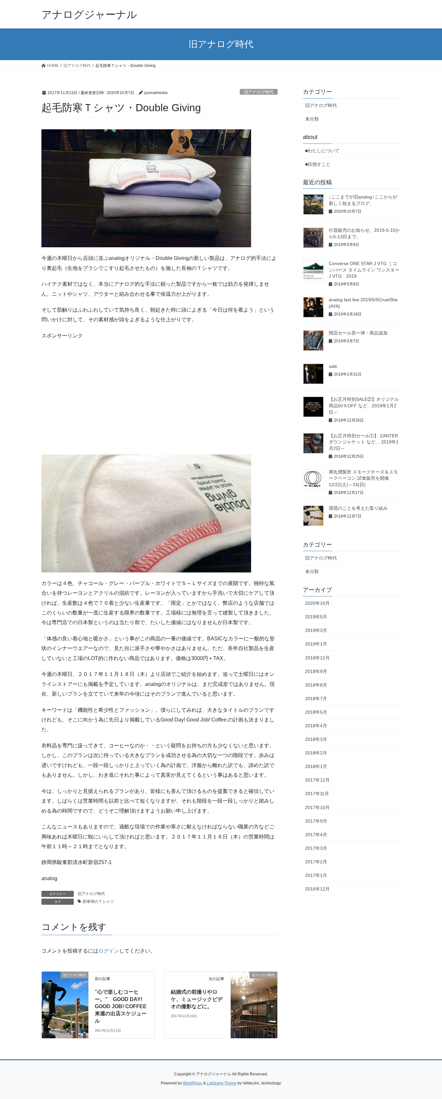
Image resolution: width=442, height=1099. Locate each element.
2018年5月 (316, 712)
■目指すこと (317, 164)
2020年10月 (317, 603)
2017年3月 (316, 848)
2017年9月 (316, 821)
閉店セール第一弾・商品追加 (358, 333)
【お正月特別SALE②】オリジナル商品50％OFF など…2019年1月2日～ (364, 405)
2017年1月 (316, 875)
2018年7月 (316, 698)
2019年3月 (316, 630)
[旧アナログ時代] (65, 984)
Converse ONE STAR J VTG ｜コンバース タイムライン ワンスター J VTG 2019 (364, 270)
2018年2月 (316, 752)
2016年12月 (317, 888)
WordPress (192, 1083)
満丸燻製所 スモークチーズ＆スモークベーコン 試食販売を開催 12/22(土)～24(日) (363, 478)
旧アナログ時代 (258, 92)
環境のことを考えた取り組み (358, 508)
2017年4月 (316, 834)
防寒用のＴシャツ (98, 901)
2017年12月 (317, 780)
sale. (333, 366)
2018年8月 (316, 685)
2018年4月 (316, 725)
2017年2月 (316, 861)
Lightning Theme (222, 1083)
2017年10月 (317, 807)
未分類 (312, 119)
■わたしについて (322, 150)
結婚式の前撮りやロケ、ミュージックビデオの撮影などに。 (197, 999)
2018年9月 (316, 671)
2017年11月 (317, 793)
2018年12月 (317, 657)
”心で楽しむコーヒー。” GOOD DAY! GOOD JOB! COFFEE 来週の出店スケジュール (121, 1006)
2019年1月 (316, 643)
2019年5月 (316, 616)
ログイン (108, 951)
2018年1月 (316, 766)
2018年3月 (316, 739)
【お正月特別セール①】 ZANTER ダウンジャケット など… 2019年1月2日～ (364, 442)
